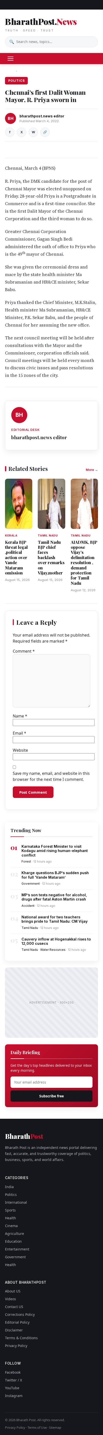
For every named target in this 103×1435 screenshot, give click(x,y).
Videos (10, 1298)
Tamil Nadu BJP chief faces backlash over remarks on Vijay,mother (51, 557)
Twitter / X (13, 1380)
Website (20, 750)
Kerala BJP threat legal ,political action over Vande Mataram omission (16, 557)
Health (10, 1218)
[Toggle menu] (10, 58)
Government (31, 883)
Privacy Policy (16, 1345)
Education (13, 1241)
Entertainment (17, 1249)
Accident (28, 906)
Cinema (11, 1225)
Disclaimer (14, 1330)
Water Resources (53, 950)
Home (9, 71)
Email (19, 733)
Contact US (14, 1306)
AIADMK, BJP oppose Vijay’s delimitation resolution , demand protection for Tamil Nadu (84, 562)
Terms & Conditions (21, 1337)
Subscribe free (51, 1096)
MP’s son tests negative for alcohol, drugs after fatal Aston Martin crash (54, 897)
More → (92, 470)
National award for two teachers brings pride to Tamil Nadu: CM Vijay (55, 919)
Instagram (13, 1395)
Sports (10, 1210)
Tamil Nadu (30, 928)
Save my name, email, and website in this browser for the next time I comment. (51, 776)
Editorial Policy (17, 1322)
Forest (26, 861)
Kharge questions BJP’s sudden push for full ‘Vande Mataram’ (55, 875)
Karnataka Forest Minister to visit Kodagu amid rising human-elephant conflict (55, 850)
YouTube (12, 1387)
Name (20, 716)
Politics (25, 71)
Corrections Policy (20, 1314)
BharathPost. (40, 24)
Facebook (12, 1372)
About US (12, 1291)
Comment (24, 651)
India (9, 1186)
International (16, 1202)
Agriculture (14, 1233)
